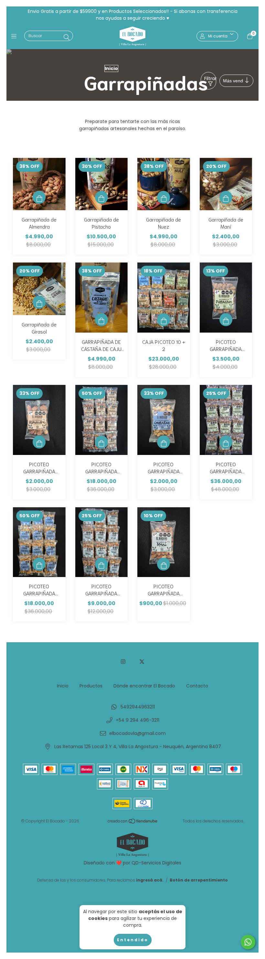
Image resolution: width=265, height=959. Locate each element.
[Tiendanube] (133, 822)
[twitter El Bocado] (142, 661)
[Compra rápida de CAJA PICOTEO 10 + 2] (163, 319)
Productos (91, 686)
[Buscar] (66, 37)
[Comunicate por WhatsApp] (248, 942)
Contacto (197, 686)
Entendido (132, 940)
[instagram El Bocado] (123, 661)
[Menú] (15, 36)
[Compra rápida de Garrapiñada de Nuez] (163, 197)
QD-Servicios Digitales (156, 863)
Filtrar (210, 78)
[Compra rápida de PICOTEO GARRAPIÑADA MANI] (163, 564)
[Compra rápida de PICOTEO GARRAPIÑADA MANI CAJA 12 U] (101, 564)
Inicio (111, 68)
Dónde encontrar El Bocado (144, 686)
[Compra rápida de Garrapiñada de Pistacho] (101, 197)
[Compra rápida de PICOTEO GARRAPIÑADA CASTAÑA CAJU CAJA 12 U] (39, 564)
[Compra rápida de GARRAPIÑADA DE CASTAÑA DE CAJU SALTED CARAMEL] (101, 319)
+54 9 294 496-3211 (137, 720)
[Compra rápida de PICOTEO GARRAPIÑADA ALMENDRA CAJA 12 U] (101, 442)
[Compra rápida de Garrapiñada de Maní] (225, 197)
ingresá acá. (150, 880)
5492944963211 (138, 707)
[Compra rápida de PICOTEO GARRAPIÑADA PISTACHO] (225, 319)
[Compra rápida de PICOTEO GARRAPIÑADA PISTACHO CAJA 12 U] (225, 442)
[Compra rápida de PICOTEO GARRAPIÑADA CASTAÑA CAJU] (163, 442)
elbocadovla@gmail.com (137, 733)
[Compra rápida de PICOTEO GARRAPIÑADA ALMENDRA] (39, 442)
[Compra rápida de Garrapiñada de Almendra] (39, 197)
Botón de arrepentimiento (199, 880)
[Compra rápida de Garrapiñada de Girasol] (39, 302)
